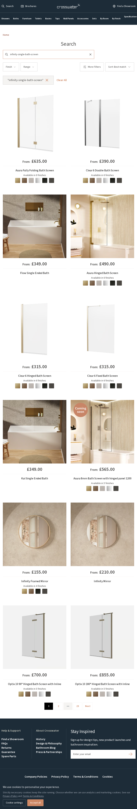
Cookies (107, 777)
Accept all (35, 803)
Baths (16, 18)
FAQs (4, 743)
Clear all (62, 80)
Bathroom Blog (45, 748)
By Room (104, 18)
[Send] (130, 754)
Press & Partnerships (49, 752)
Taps (57, 18)
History (40, 739)
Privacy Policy (60, 777)
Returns (6, 748)
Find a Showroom (12, 739)
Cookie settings (14, 803)
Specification (130, 16)
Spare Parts (8, 756)
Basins (48, 18)
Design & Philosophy (49, 743)
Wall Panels (68, 18)
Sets (94, 18)
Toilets (38, 18)
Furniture (26, 18)
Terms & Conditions (85, 777)
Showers (5, 18)
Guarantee (8, 752)
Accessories (83, 18)
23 (77, 706)
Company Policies (36, 777)
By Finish (116, 18)
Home (6, 35)
